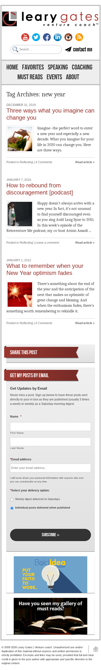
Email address (20, 459)
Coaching (82, 67)
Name (16, 416)
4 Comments (43, 162)
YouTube (25, 37)
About (72, 77)
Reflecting (26, 162)
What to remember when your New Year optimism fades (44, 269)
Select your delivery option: (30, 490)
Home (12, 67)
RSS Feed (79, 37)
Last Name (17, 448)
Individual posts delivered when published (42, 507)
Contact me (82, 49)
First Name (17, 433)
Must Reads (30, 77)
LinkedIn (57, 37)
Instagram (68, 37)
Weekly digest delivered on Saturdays (37, 499)
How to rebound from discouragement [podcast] (39, 189)
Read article (83, 162)
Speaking (58, 67)
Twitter (36, 37)
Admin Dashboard (94, 649)
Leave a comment (47, 242)
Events (54, 77)
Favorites (33, 67)
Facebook (46, 37)
